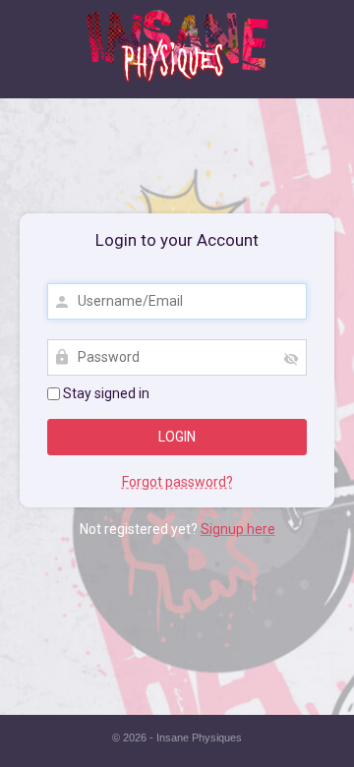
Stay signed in (104, 393)
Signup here (238, 529)
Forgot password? (177, 482)
